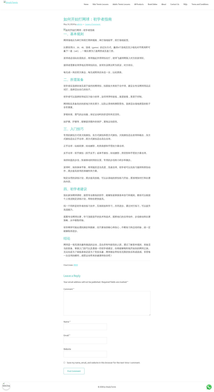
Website (67, 349)
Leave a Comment (92, 24)
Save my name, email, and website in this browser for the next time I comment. (103, 362)
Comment (69, 289)
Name (67, 321)
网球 (76, 265)
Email (67, 335)
